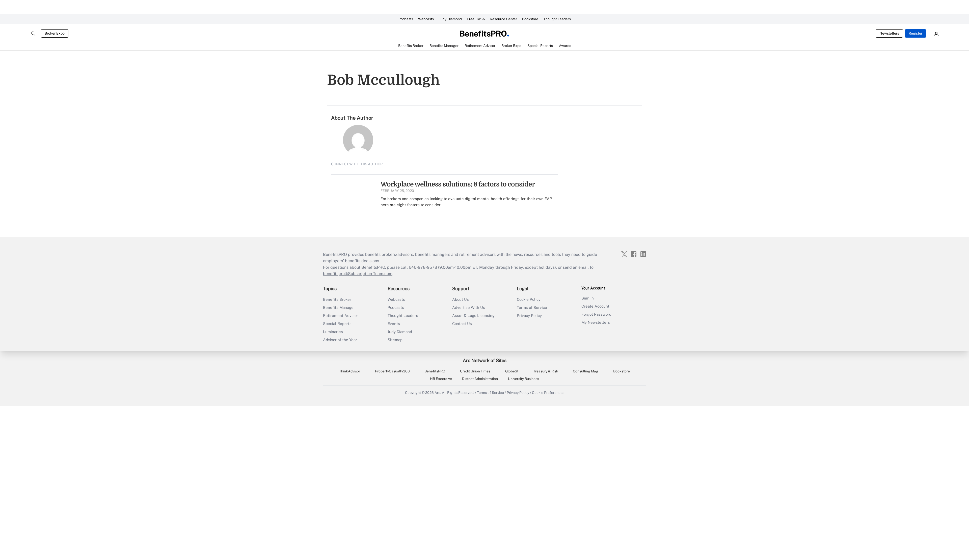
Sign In (587, 298)
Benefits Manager (339, 307)
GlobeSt (511, 371)
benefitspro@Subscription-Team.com (357, 273)
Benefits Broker (337, 299)
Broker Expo (55, 33)
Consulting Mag (585, 371)
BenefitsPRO (434, 371)
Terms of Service (532, 307)
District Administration (480, 379)
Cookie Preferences (548, 393)
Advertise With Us (468, 307)
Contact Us (462, 323)
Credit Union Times (475, 371)
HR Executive (441, 379)
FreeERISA (476, 19)
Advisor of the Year (340, 340)
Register (915, 33)
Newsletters (889, 33)
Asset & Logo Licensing (473, 315)
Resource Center (503, 19)
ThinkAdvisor (349, 371)
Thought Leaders (557, 19)
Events (394, 323)
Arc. (438, 393)
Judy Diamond (450, 19)
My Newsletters (595, 322)
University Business (523, 379)
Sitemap (395, 340)
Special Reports (337, 323)
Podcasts (405, 19)
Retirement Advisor (340, 315)
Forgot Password (596, 314)
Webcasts (426, 19)
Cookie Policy (529, 299)
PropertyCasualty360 (392, 371)
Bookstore (530, 19)
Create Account (595, 306)
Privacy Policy (529, 315)
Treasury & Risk (545, 371)
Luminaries (333, 332)
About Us (460, 299)
